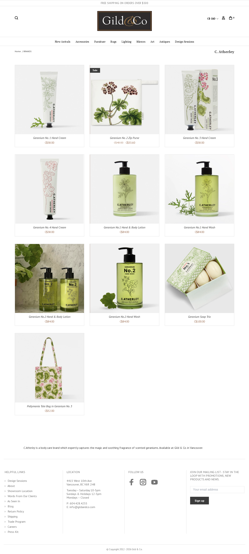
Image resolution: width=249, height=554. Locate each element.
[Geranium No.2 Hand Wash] (124, 278)
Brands (28, 51)
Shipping (12, 516)
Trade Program (16, 521)
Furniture (100, 41)
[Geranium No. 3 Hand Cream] (199, 99)
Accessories (82, 41)
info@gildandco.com (82, 507)
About (11, 486)
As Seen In (13, 501)
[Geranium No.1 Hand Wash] (199, 189)
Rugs (113, 41)
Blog (10, 506)
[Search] (17, 18)
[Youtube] (154, 482)
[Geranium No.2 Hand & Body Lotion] (49, 278)
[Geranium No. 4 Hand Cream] (49, 189)
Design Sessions (184, 41)
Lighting (126, 41)
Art (152, 41)
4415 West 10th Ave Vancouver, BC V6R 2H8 (81, 482)
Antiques (164, 41)
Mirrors (141, 41)
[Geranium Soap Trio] (199, 278)
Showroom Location (19, 491)
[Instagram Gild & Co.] (143, 482)
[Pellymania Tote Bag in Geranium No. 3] (49, 367)
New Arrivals (62, 41)
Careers (12, 526)
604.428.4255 (78, 503)
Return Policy (15, 511)
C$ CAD (211, 18)
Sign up (199, 500)
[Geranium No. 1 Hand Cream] (49, 99)
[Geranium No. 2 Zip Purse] (124, 99)
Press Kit (13, 532)
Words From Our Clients (22, 496)
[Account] (224, 18)
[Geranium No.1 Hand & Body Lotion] (124, 189)
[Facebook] (131, 482)
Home (18, 51)
